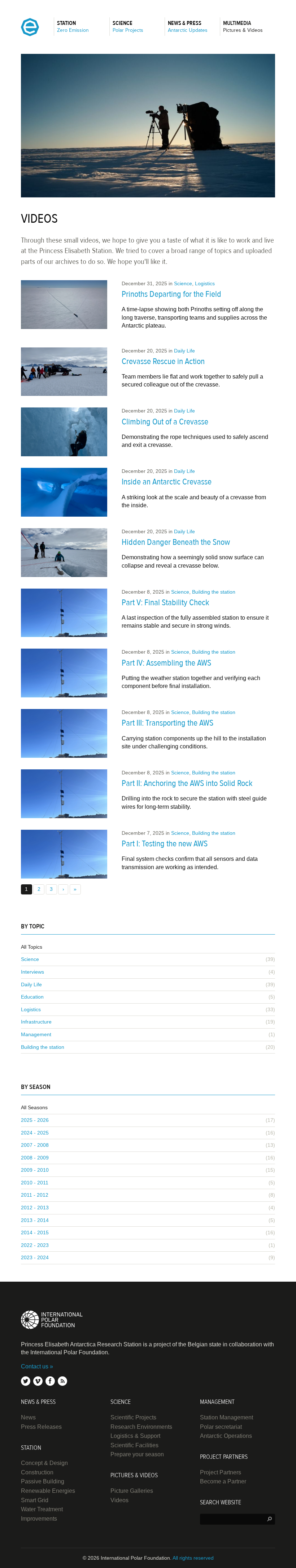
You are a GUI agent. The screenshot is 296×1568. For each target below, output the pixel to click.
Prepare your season (137, 1454)
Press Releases (41, 1427)
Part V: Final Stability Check (165, 602)
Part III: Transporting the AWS (167, 723)
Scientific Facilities (134, 1445)
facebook (50, 1381)
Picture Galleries (131, 1491)
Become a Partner (223, 1481)
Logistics (205, 283)
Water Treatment (42, 1509)
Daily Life (184, 351)
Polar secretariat (221, 1427)
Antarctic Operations (226, 1436)
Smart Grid (34, 1500)
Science (183, 283)
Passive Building (42, 1481)
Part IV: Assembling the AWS (166, 662)
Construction (37, 1472)
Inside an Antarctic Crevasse (167, 481)
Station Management (226, 1417)
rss (62, 1381)
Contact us (34, 1366)
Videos (119, 1500)
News (28, 1417)
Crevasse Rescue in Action (163, 361)
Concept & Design (44, 1463)
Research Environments (141, 1427)
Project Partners (220, 1472)
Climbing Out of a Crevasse (165, 421)
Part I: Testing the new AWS (165, 843)
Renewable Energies (48, 1491)
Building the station (213, 592)
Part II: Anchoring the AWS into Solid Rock (187, 783)
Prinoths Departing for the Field (171, 294)
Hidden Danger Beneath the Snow (176, 542)
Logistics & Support (135, 1436)
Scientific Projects (133, 1417)
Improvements (39, 1519)
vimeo (38, 1381)
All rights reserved (193, 1558)
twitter (25, 1381)
